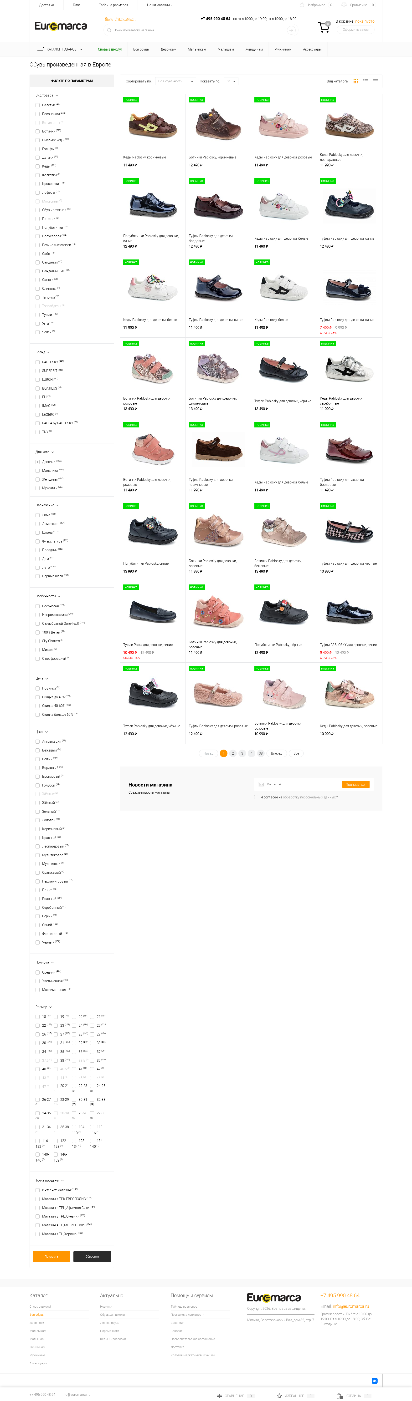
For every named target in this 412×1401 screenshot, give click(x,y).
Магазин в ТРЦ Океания (63, 1216)
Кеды (49, 166)
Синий (50, 925)
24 (83, 1025)
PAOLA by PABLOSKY (60, 423)
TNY (47, 432)
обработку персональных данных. (309, 797)
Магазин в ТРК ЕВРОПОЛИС (67, 1199)
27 (65, 1034)
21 (101, 1017)
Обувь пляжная (56, 210)
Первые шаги (55, 576)
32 (83, 1043)
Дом (47, 559)
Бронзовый (52, 776)
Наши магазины (159, 5)
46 (100, 1078)
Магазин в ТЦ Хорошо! (62, 1234)
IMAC (49, 406)
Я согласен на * (299, 797)
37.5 (47, 1060)
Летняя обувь (109, 1323)
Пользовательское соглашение (193, 1339)
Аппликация (54, 741)
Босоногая (53, 606)
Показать (51, 1256)
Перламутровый (57, 881)
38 (65, 1060)
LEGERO (50, 414)
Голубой (51, 785)
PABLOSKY (53, 362)
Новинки (51, 688)
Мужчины (52, 488)
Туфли (50, 315)
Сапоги (50, 280)
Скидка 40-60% (56, 706)
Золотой (51, 820)
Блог (76, 5)
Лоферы (51, 192)
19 (64, 1017)
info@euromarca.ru (351, 1306)
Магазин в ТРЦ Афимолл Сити (68, 1208)
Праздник (52, 550)
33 (101, 1043)
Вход (109, 18)
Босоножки (54, 114)
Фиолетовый (55, 934)
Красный (51, 838)
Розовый (52, 899)
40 (46, 1069)
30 (47, 1043)
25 (101, 1025)
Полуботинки (54, 227)
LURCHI (50, 379)
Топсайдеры (53, 306)
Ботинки (51, 131)
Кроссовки (53, 184)
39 (101, 1060)
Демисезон (53, 524)
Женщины (52, 479)
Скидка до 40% (56, 697)
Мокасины (52, 201)
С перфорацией (55, 658)
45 (82, 1078)
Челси (48, 332)
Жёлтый (50, 803)
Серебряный (54, 907)
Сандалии (52, 262)
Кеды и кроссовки (113, 1339)
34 (47, 1052)
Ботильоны (52, 123)
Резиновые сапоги (59, 245)
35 (65, 1052)
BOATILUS (52, 388)
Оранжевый (53, 872)
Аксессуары (38, 1363)
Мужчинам (37, 1355)
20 (83, 1017)
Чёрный (51, 942)
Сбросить (92, 1256)
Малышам (37, 1339)
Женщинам (37, 1347)
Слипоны (51, 288)
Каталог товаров (62, 49)
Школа (50, 532)
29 (101, 1034)
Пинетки (50, 219)
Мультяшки (53, 864)
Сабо (48, 254)
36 (83, 1052)
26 (47, 1034)
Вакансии (177, 1323)
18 (46, 1017)
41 (83, 1069)
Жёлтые (50, 794)
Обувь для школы (112, 1314)
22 (47, 1025)
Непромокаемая (57, 615)
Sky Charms (52, 641)
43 (45, 1078)
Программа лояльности (187, 1314)
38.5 (83, 1060)
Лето (49, 567)
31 (65, 1043)
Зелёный (51, 811)
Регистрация (125, 18)
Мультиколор (55, 855)
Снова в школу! (40, 1306)
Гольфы (50, 149)
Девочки (52, 462)
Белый (50, 759)
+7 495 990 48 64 (42, 1394)
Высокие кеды (55, 140)
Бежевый (51, 750)
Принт (49, 890)
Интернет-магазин (60, 1190)
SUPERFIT (52, 371)
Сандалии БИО (56, 271)
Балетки (51, 105)
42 (100, 1069)
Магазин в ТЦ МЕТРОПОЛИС (67, 1225)
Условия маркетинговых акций (193, 1355)
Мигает (49, 650)
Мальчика (53, 470)
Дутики (50, 157)
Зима (49, 515)
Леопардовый (55, 846)
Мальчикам (38, 1331)
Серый (49, 916)
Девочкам (37, 1323)
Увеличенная (55, 981)
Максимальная (56, 990)
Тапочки (50, 297)
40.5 (65, 1069)
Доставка (46, 5)
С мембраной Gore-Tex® (63, 623)
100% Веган (53, 632)
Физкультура (55, 541)
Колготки (51, 175)
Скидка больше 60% (59, 714)
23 (65, 1025)
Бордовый (52, 768)
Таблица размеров (113, 5)
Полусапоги (54, 236)
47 (45, 1087)
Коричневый (54, 829)
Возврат (176, 1331)
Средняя (51, 972)
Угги (47, 323)
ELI (46, 397)
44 (63, 1078)
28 (83, 1034)
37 (101, 1052)
